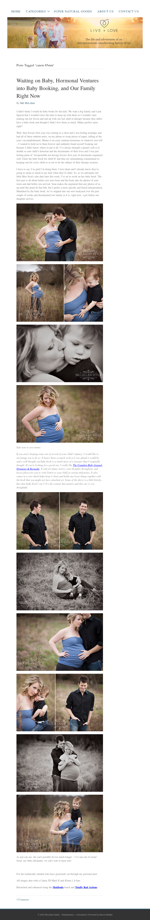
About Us (105, 11)
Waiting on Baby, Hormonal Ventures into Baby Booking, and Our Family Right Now (57, 88)
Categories (36, 11)
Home (16, 11)
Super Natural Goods (73, 11)
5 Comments (22, 899)
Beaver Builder (106, 914)
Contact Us (129, 11)
